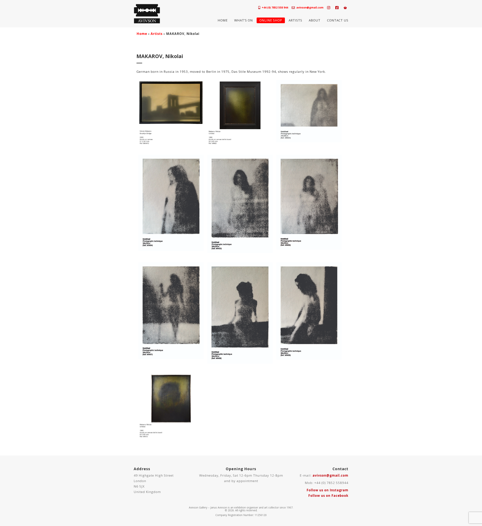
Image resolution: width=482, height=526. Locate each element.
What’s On (243, 20)
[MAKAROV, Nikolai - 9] (309, 311)
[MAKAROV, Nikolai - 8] (239, 313)
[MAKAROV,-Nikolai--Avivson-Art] (171, 405)
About (314, 20)
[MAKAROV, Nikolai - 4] (171, 202)
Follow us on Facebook (328, 495)
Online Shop (270, 20)
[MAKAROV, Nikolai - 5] (239, 203)
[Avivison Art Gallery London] (147, 13)
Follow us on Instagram (327, 490)
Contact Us (337, 20)
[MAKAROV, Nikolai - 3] (309, 111)
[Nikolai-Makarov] (171, 112)
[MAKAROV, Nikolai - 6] (309, 202)
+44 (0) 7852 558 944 (275, 7)
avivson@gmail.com (309, 7)
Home (223, 20)
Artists (295, 20)
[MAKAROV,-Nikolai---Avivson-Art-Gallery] (239, 112)
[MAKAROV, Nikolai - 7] (171, 310)
